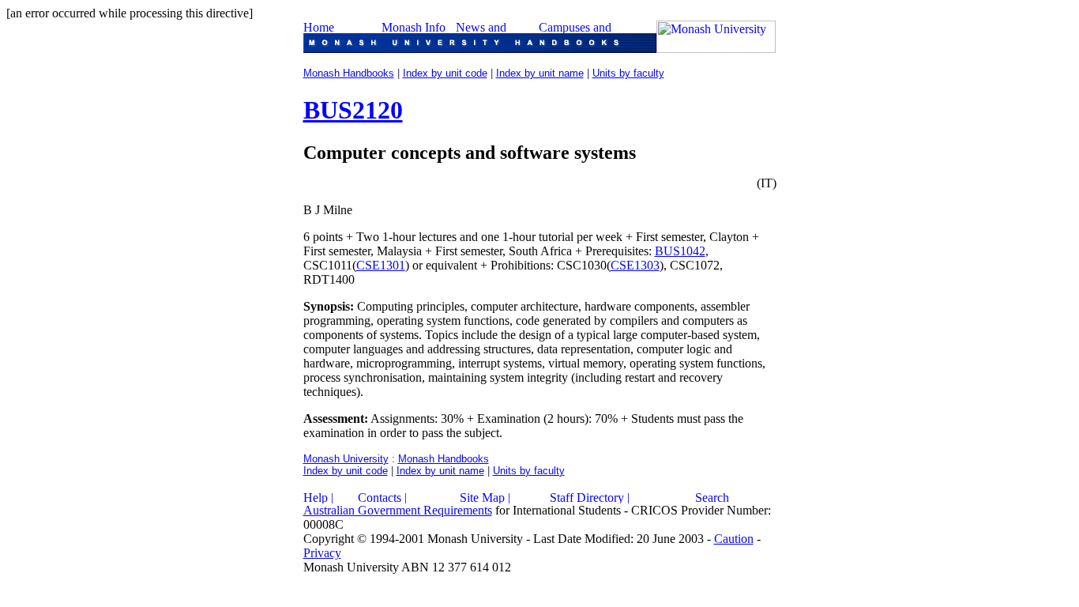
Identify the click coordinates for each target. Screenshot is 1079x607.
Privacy (322, 553)
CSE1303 (635, 265)
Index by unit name (540, 73)
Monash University (346, 459)
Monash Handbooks (348, 73)
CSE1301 (380, 265)
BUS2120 (353, 110)
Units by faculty (628, 73)
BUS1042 (680, 251)
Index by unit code (445, 73)
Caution (734, 538)
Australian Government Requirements (397, 510)
